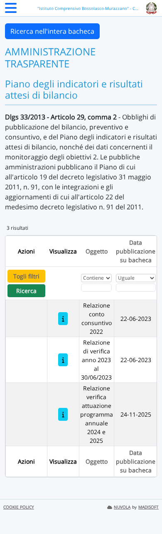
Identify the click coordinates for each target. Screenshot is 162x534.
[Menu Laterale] (11, 10)
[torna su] (145, 508)
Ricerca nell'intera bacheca (52, 31)
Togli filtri (26, 276)
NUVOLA (122, 507)
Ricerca (26, 291)
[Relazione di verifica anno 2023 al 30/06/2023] (63, 359)
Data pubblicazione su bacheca (135, 251)
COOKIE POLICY (18, 507)
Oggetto (97, 251)
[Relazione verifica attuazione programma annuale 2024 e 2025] (63, 414)
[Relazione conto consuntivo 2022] (63, 318)
